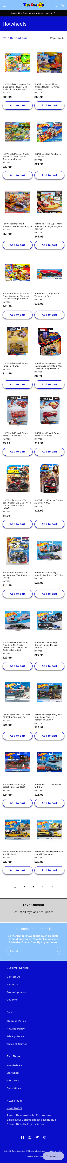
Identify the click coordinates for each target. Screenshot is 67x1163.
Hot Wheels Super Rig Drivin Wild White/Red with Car (17, 716)
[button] (4, 5)
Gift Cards (13, 1080)
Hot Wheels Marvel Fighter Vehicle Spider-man (15, 434)
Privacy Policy (15, 1036)
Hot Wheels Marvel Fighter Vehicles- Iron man (47, 434)
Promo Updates (16, 992)
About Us (12, 984)
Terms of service (35, 1156)
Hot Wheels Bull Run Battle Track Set (47, 155)
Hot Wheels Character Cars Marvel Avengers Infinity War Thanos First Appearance (48, 366)
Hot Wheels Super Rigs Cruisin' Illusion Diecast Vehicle (46, 645)
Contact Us (13, 977)
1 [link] (15, 886)
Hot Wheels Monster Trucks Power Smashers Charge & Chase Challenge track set (16, 296)
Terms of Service (17, 1044)
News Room (14, 1108)
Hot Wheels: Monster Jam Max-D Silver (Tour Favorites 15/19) (16, 575)
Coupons (12, 999)
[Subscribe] (56, 951)
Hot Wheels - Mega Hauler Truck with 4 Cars (47, 294)
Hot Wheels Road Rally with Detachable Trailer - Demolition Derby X (48, 717)
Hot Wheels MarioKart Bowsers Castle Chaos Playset (18, 225)
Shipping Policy (16, 1021)
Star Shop (13, 1073)
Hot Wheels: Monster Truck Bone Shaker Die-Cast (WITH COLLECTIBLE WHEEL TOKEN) (17, 504)
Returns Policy (16, 1028)
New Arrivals (14, 1065)
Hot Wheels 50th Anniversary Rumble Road (17, 853)
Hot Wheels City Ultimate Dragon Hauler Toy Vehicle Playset (47, 86)
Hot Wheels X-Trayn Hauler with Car (47, 785)
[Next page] (52, 886)
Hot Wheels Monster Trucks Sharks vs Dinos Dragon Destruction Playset (16, 156)
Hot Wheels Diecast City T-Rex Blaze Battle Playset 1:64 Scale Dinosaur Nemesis (17, 86)
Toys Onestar (18, 1151)
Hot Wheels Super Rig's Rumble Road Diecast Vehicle (49, 573)
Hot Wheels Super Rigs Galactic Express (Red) (14, 785)
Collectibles (14, 1088)
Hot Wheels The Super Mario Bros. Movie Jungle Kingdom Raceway (48, 226)
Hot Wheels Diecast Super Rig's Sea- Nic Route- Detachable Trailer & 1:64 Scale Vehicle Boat (15, 646)
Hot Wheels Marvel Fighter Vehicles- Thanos (15, 364)
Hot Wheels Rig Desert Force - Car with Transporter (49, 853)
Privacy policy (56, 1151)
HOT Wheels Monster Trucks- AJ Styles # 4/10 (48, 501)
